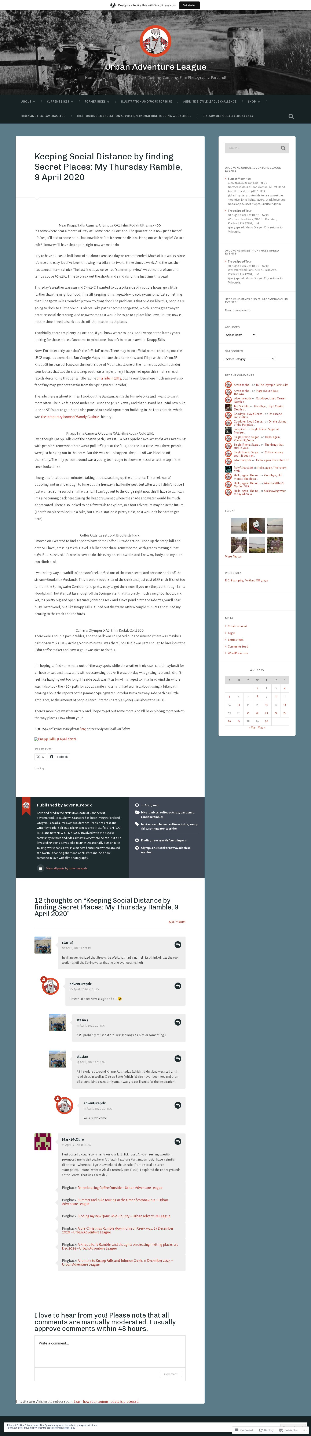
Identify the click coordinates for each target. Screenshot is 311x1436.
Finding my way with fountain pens (164, 840)
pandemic (187, 812)
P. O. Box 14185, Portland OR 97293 (246, 580)
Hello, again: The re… (247, 475)
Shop (252, 101)
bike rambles (150, 812)
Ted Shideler (242, 406)
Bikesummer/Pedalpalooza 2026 (228, 116)
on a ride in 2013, (109, 378)
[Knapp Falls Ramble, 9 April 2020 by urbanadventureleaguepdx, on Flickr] (55, 739)
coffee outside (169, 812)
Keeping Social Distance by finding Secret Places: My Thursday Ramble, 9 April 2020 (108, 166)
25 (284, 713)
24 (276, 713)
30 (266, 721)
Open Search (291, 116)
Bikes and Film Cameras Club (43, 116)
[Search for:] (257, 148)
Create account (237, 626)
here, (83, 729)
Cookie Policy (69, 1427)
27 (239, 721)
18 (284, 704)
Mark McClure (73, 1139)
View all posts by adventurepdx (66, 868)
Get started (189, 5)
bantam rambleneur (154, 824)
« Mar (252, 727)
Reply (178, 944)
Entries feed (236, 639)
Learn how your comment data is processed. (106, 1402)
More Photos (233, 556)
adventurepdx (81, 984)
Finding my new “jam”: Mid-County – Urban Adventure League (124, 1216)
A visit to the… (242, 384)
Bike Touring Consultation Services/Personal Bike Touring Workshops (134, 116)
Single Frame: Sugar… (247, 437)
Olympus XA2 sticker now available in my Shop (166, 850)
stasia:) (67, 943)
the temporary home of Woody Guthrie (70, 417)
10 (276, 696)
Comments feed (238, 646)
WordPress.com (238, 653)
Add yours (177, 922)
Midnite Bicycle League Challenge (210, 101)
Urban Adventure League (155, 67)
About (26, 101)
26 (229, 721)
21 (248, 713)
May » (261, 727)
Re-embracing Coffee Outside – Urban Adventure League (120, 1188)
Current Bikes (58, 101)
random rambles (152, 817)
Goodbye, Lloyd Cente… (249, 414)
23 (266, 713)
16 (266, 704)
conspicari (240, 429)
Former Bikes (95, 101)
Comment (171, 1374)
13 (239, 704)
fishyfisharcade (243, 467)
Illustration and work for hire (146, 101)
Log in (231, 633)
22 (257, 713)
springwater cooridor (162, 828)
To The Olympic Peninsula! (272, 384)
